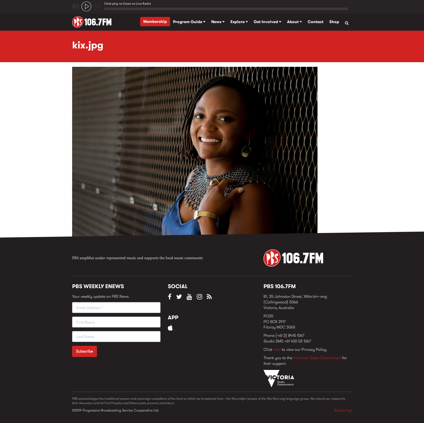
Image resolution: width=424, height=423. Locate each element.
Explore (238, 22)
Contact (315, 22)
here (277, 349)
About (293, 22)
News (216, 22)
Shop (334, 22)
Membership (155, 21)
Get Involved (266, 22)
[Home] (93, 21)
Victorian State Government (317, 358)
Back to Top (343, 410)
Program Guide (188, 22)
